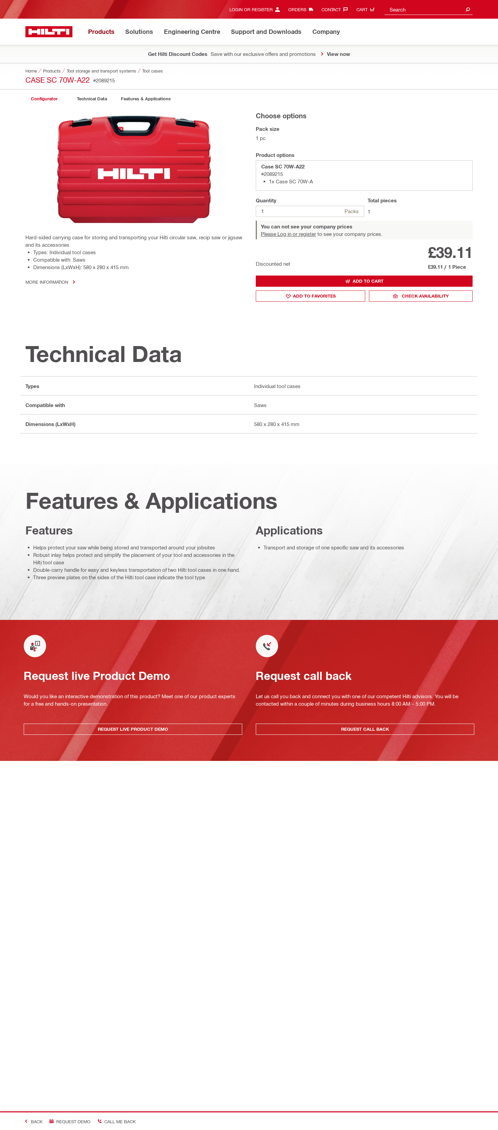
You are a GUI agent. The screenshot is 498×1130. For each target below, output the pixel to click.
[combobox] (429, 9)
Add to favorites (314, 296)
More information (46, 281)
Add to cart (368, 281)
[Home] (48, 31)
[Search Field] (468, 9)
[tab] (44, 98)
